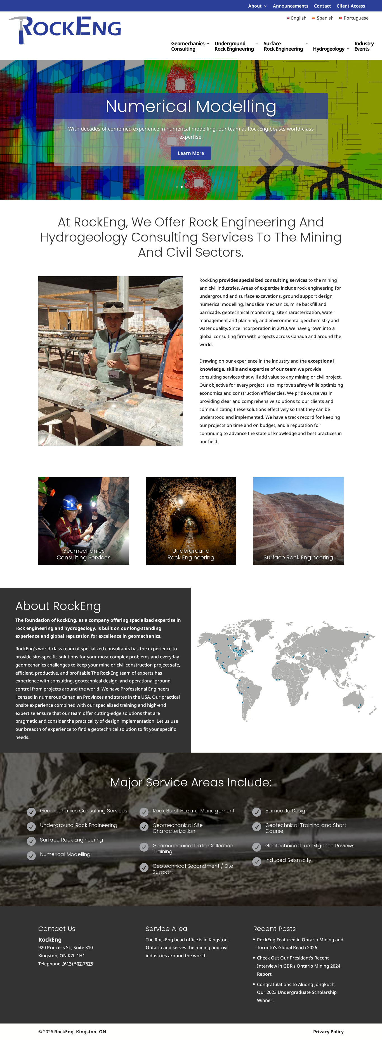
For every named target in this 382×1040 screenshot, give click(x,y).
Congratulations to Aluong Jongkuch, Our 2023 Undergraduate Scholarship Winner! (297, 992)
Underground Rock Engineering (234, 46)
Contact (322, 6)
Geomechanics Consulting (187, 46)
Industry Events (364, 46)
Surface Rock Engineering (283, 46)
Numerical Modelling (191, 106)
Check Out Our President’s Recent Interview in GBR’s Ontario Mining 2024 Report (298, 966)
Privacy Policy (328, 1032)
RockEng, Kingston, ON (80, 1032)
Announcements (290, 6)
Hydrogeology (328, 49)
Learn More (191, 153)
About (255, 6)
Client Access (351, 6)
